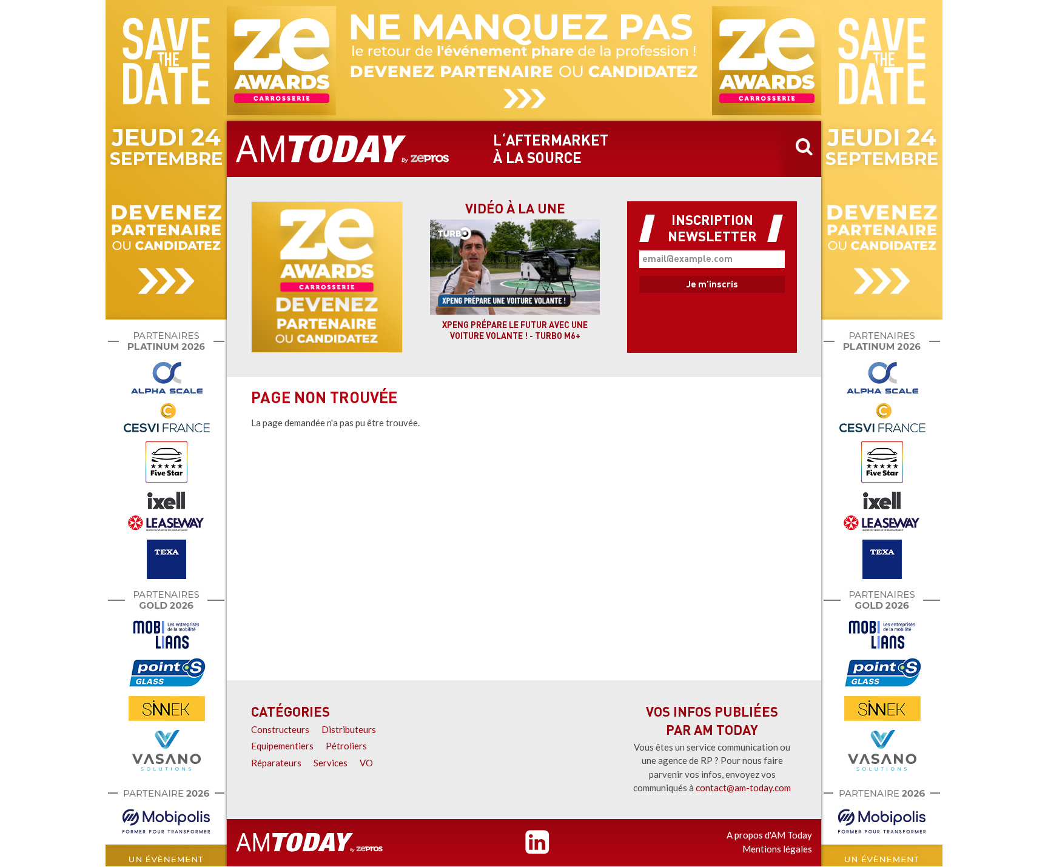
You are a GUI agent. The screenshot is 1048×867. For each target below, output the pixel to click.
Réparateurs (276, 762)
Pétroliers (346, 745)
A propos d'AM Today (769, 834)
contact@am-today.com (743, 787)
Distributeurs (348, 729)
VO (366, 762)
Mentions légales (777, 848)
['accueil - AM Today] (309, 842)
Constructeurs (280, 729)
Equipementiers (282, 745)
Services (331, 762)
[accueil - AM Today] (342, 149)
